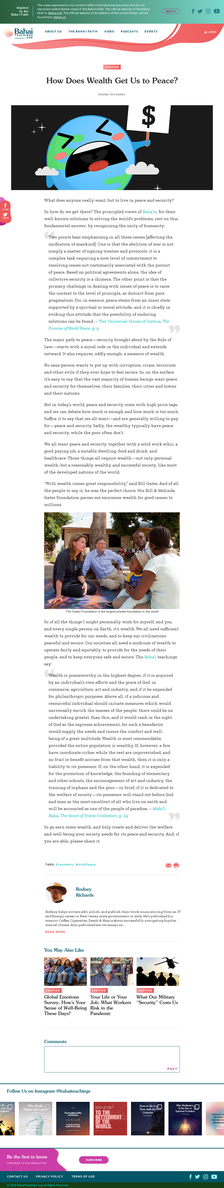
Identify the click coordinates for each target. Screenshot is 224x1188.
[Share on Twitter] (5, 214)
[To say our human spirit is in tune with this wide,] (149, 1118)
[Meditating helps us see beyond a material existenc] (187, 1118)
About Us (53, 32)
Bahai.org (55, 13)
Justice (112, 67)
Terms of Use (83, 1176)
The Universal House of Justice (130, 321)
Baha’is (150, 211)
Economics (64, 864)
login (211, 32)
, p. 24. (94, 815)
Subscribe (94, 1160)
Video (109, 32)
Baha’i (150, 656)
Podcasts (129, 32)
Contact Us (17, 1176)
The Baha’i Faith (83, 32)
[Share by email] (169, 864)
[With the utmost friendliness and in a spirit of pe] (112, 1118)
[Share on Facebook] (5, 205)
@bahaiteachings (73, 1091)
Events (151, 32)
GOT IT (171, 11)
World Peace (86, 864)
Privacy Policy (49, 1176)
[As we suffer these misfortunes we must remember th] (73, 1118)
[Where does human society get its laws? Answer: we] (35, 1118)
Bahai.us (60, 17)
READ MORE (55, 932)
